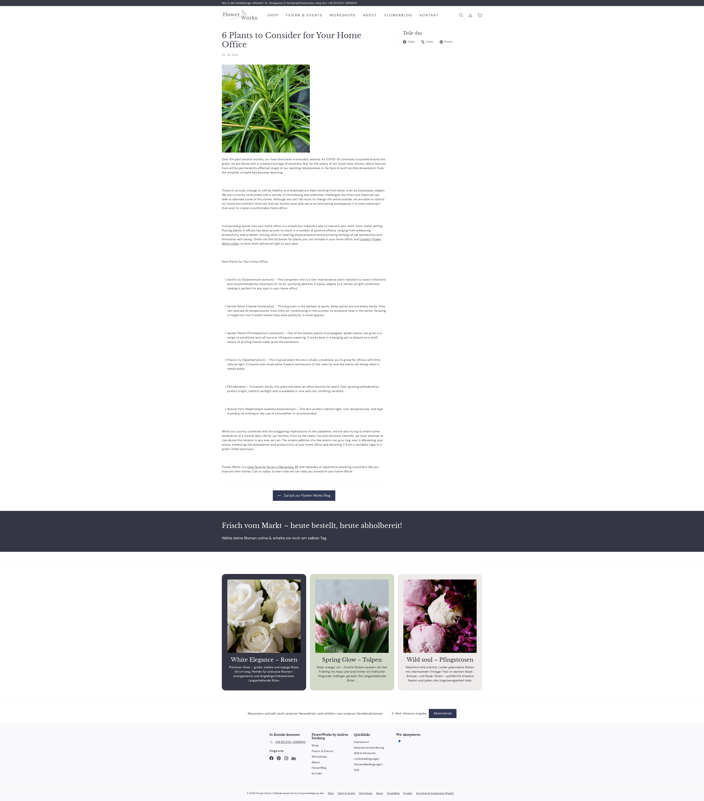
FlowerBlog (398, 15)
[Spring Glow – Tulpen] (352, 616)
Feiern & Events (304, 15)
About (370, 15)
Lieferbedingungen (367, 759)
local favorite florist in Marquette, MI (272, 467)
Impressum (361, 742)
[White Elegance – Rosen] (264, 616)
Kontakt (429, 15)
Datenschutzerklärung (369, 747)
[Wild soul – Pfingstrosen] (440, 616)
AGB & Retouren (365, 753)
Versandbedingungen (368, 764)
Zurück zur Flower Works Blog (307, 495)
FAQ (356, 770)
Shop (273, 15)
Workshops (342, 15)
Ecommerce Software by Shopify (435, 793)
